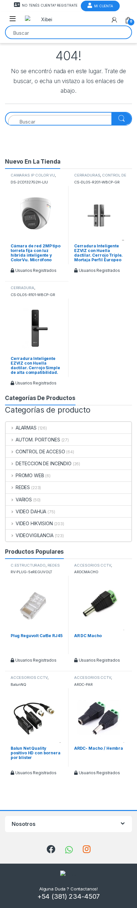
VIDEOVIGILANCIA (35, 535)
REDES (23, 487)
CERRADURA (22, 287)
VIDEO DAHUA (31, 511)
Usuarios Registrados (35, 270)
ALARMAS (26, 427)
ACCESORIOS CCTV (92, 565)
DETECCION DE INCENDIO (43, 463)
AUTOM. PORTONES (38, 439)
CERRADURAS (87, 175)
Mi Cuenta (103, 6)
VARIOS (24, 499)
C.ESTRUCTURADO (28, 565)
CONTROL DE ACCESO (40, 451)
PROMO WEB (30, 475)
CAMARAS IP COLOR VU (33, 175)
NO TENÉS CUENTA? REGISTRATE (49, 5)
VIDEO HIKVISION (34, 523)
